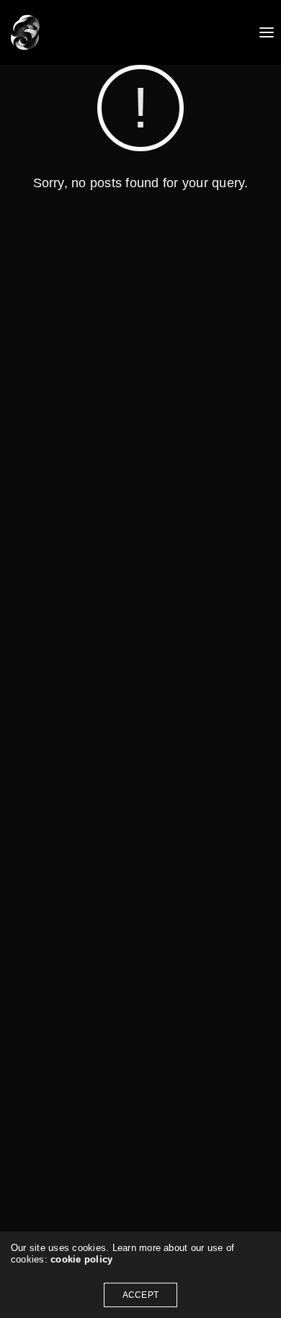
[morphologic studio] (25, 32)
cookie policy (81, 1259)
